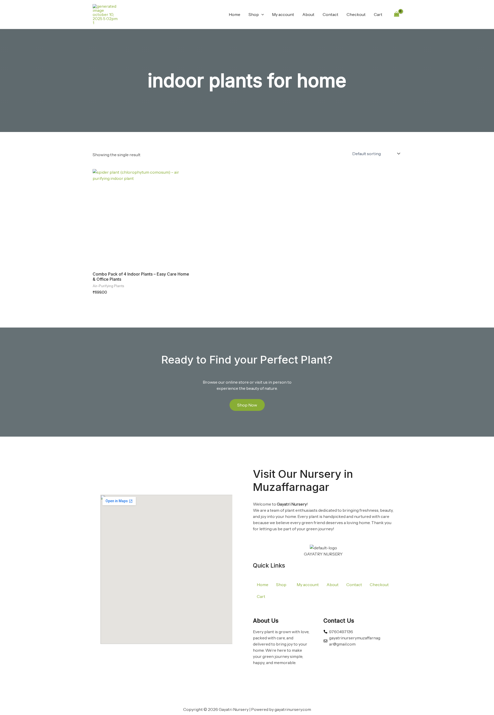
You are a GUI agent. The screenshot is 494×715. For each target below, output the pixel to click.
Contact (330, 14)
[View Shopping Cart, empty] (396, 14)
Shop (254, 14)
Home (234, 14)
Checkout (356, 14)
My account (283, 14)
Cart (378, 14)
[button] (261, 14)
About (308, 14)
